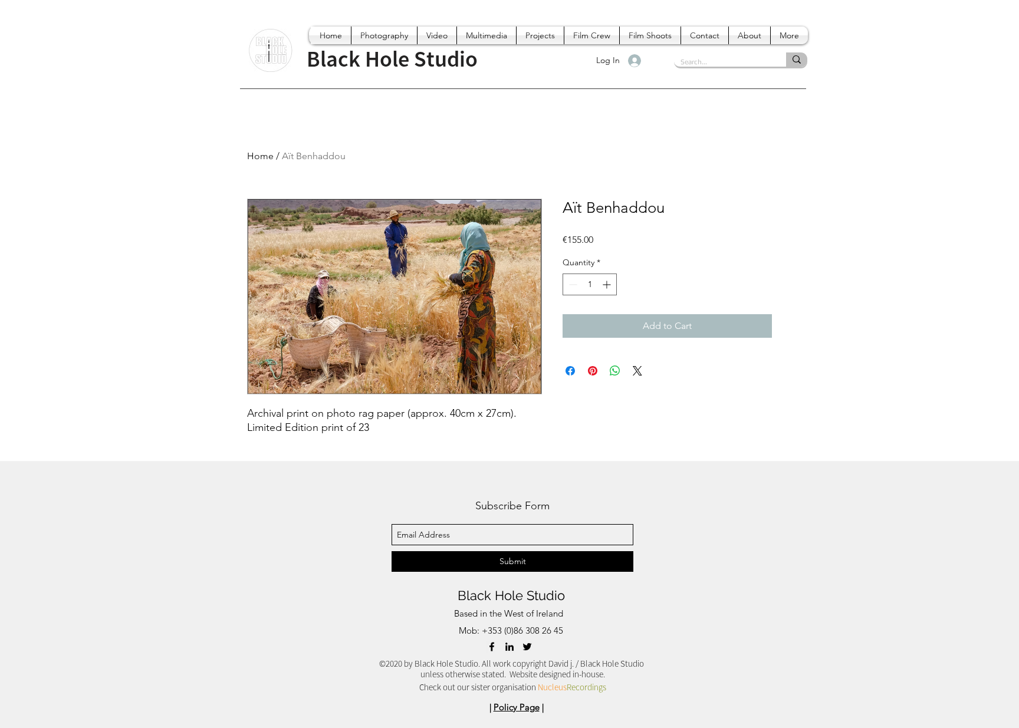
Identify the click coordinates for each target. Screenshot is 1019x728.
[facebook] (492, 647)
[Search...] (796, 59)
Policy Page (517, 707)
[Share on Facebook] (570, 371)
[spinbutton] (589, 284)
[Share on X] (637, 371)
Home (260, 156)
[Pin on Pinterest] (593, 371)
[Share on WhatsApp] (615, 371)
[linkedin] (509, 647)
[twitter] (527, 647)
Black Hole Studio (511, 595)
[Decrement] (571, 284)
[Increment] (607, 284)
